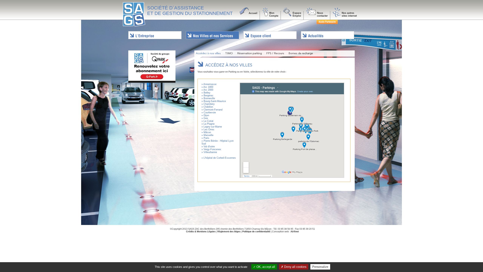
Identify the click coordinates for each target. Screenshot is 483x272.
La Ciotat (208, 121)
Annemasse (209, 84)
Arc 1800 (208, 87)
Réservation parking (249, 53)
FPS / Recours (275, 53)
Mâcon (207, 132)
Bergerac (208, 95)
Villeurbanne (210, 152)
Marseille (208, 135)
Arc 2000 (208, 89)
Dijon (206, 115)
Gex (206, 118)
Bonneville (209, 98)
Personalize (320, 266)
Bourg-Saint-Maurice (215, 101)
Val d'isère (209, 146)
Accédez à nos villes (208, 53)
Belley (207, 92)
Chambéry (209, 104)
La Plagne (209, 123)
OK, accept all (265, 266)
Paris (206, 138)
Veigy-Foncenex (212, 149)
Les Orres (209, 129)
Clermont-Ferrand (213, 109)
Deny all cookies (294, 266)
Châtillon (208, 106)
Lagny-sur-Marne (213, 126)
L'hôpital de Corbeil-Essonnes (220, 157)
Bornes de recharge (300, 53)
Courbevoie (210, 112)
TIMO (229, 53)
